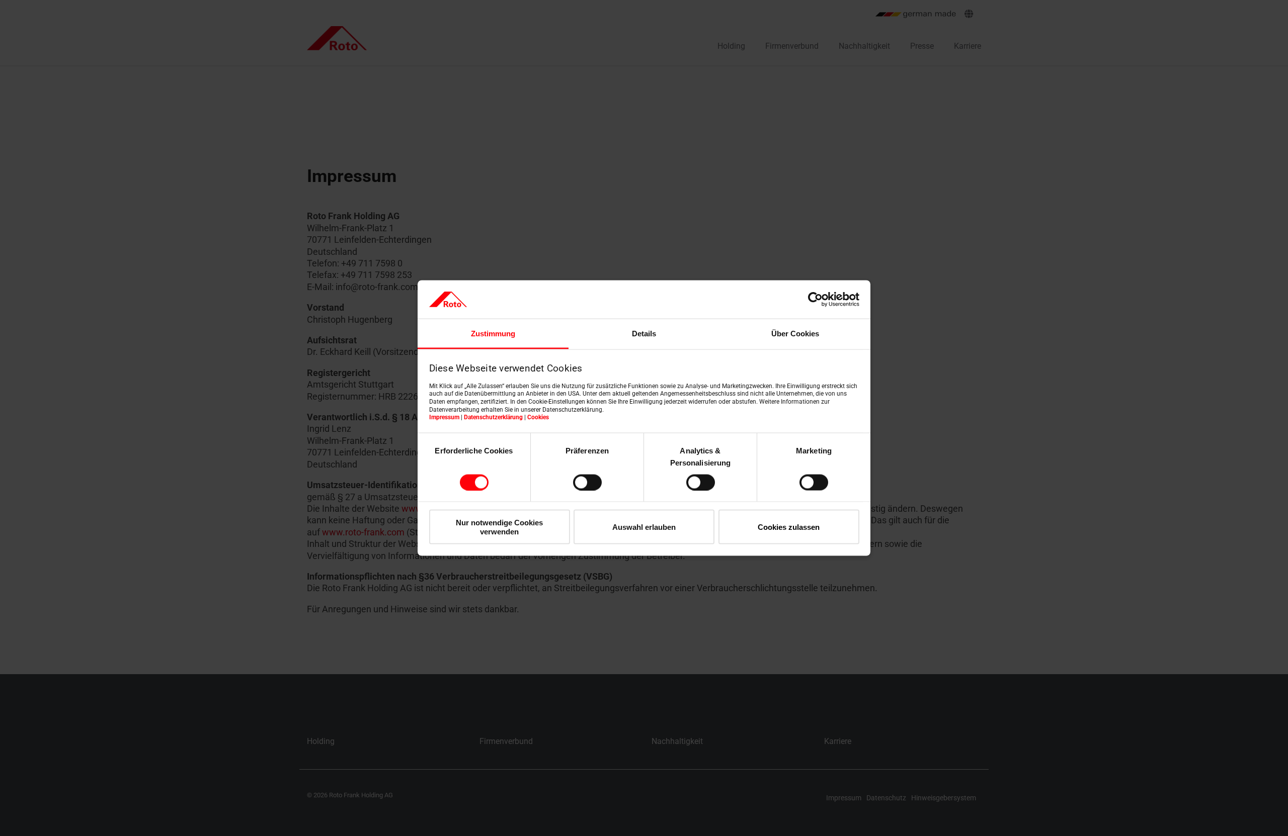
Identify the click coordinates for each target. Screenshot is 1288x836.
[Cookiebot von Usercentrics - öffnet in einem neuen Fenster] (815, 299)
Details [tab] (644, 333)
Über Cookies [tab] (795, 333)
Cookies (538, 417)
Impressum (444, 417)
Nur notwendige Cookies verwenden (499, 526)
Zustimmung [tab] (493, 333)
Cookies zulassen (789, 527)
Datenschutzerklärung (493, 417)
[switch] (587, 482)
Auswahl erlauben (644, 527)
